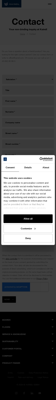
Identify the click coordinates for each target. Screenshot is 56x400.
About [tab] (46, 167)
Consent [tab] (10, 167)
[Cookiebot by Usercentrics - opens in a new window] (40, 159)
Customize (26, 228)
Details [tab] (28, 167)
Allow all (28, 218)
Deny (28, 238)
